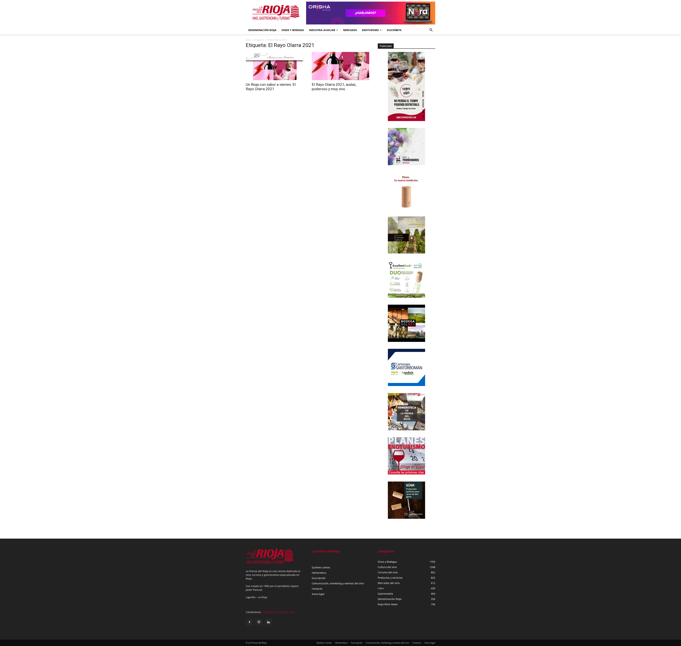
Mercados (350, 30)
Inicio (248, 39)
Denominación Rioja (262, 30)
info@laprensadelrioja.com (278, 612)
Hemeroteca (319, 572)
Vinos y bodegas (292, 30)
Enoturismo (370, 30)
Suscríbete (394, 30)
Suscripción (319, 578)
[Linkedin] (268, 622)
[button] (431, 30)
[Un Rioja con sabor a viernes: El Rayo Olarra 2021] (274, 66)
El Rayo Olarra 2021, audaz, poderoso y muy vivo (334, 86)
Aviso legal (318, 594)
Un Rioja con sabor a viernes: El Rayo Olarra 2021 (271, 86)
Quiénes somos (321, 567)
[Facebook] (249, 622)
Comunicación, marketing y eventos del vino (338, 583)
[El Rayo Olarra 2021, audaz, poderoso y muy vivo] (340, 66)
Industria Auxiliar (322, 30)
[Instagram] (258, 622)
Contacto (317, 588)
